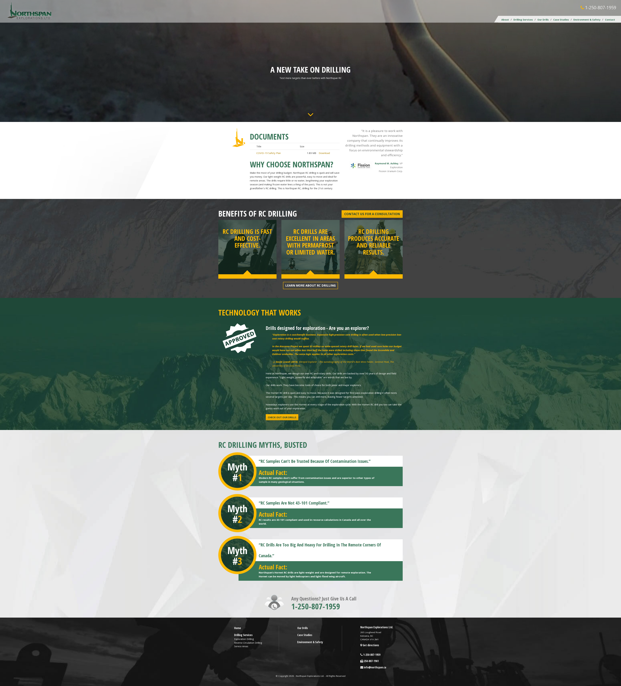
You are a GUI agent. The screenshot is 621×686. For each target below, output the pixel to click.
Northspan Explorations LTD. (29, 10)
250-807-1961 (371, 661)
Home (237, 628)
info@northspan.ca (374, 667)
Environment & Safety (586, 19)
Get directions (370, 645)
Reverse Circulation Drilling (248, 642)
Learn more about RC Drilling (310, 285)
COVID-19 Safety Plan (268, 153)
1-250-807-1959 (600, 8)
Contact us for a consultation (372, 214)
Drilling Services (523, 19)
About (505, 19)
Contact (610, 19)
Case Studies (561, 19)
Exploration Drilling (244, 639)
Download (324, 153)
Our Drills (543, 19)
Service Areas (241, 646)
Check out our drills (282, 417)
